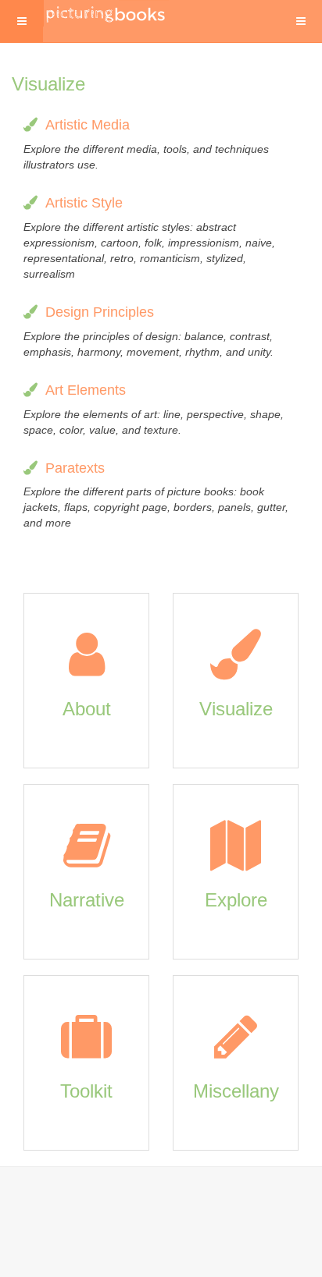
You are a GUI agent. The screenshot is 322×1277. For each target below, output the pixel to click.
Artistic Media (87, 125)
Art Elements (85, 390)
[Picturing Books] (106, 13)
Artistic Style (84, 203)
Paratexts (75, 468)
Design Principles (99, 312)
